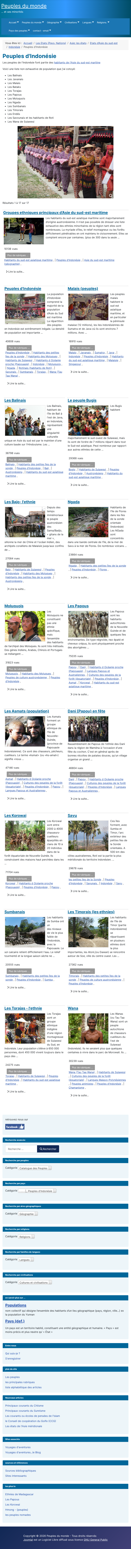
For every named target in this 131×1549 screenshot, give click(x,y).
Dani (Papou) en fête (86, 711)
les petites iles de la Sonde (85, 879)
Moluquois (54, 364)
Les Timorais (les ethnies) (91, 911)
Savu (72, 815)
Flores (103, 569)
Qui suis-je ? (12, 1353)
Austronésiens (13, 472)
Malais (72, 352)
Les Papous (78, 606)
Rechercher (49, 1149)
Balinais (10, 464)
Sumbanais (26, 371)
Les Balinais (15, 400)
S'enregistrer (13, 1358)
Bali (46, 468)
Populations (15, 1305)
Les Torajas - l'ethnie (23, 1008)
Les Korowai (15, 815)
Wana (73, 1008)
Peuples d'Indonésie (68, 260)
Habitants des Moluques (42, 356)
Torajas (41, 371)
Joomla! (28, 1539)
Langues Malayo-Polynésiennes (107, 1079)
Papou (72, 667)
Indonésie (38, 364)
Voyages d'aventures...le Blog (23, 1452)
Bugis (72, 469)
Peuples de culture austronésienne (26, 677)
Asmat (72, 682)
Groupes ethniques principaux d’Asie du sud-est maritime (55, 212)
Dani (83, 667)
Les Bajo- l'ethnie (19, 501)
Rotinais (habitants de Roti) (35, 368)
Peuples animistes (82, 1083)
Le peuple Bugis (82, 400)
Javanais (85, 352)
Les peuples (12, 1377)
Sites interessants (16, 1475)
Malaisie (113, 360)
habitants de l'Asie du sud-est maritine (77, 62)
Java (111, 352)
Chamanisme (76, 1087)
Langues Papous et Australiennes (25, 790)
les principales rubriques (20, 1382)
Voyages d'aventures (18, 1447)
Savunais (11, 371)
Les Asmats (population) (26, 711)
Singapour (75, 364)
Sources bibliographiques (20, 1470)
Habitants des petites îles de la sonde (28, 577)
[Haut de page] (125, 1543)
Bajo (8, 569)
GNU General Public (96, 1539)
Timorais (74, 975)
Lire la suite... (16, 271)
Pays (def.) (15, 1321)
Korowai (85, 682)
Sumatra (100, 352)
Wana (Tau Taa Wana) (82, 1072)
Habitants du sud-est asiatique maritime (28, 260)
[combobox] (21, 1148)
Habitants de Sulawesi (18, 360)
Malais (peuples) (83, 288)
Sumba (48, 979)
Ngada (11, 368)
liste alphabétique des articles (23, 1387)
